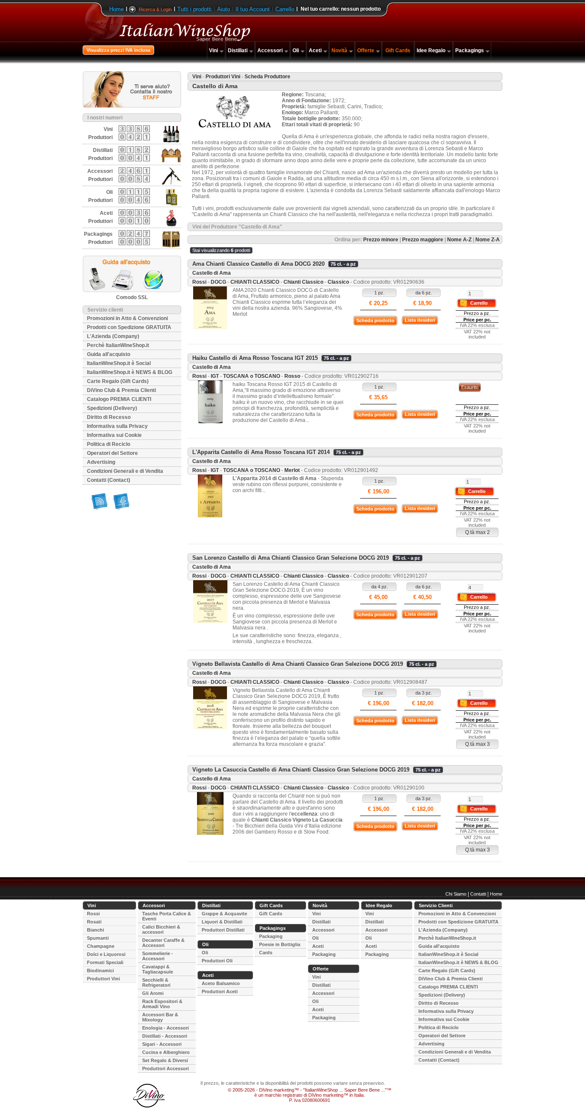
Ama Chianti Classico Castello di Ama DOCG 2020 (258, 264)
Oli (295, 50)
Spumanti (98, 938)
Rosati (94, 921)
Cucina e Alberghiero (166, 1052)
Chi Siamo (455, 893)
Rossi (199, 282)
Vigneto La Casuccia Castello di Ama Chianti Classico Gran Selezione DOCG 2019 (300, 769)
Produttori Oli (217, 960)
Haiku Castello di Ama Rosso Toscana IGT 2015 (255, 358)
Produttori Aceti (220, 991)
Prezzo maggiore (422, 240)
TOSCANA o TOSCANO (251, 376)
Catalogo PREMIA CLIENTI (119, 399)
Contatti (478, 893)
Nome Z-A (487, 240)
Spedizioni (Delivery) (112, 408)
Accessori (270, 50)
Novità (339, 50)
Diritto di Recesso (109, 417)
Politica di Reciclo (108, 444)
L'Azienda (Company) (113, 336)
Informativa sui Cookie (114, 435)
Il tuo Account (253, 9)
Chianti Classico (303, 282)
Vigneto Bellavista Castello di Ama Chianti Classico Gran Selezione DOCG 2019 (297, 664)
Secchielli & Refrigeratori (156, 982)
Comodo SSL (132, 297)
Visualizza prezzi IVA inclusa (118, 50)
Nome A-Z (459, 240)
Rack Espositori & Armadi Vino (162, 1004)
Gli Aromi (153, 993)
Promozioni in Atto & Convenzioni (127, 318)
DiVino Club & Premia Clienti (121, 390)
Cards (265, 952)
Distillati (238, 50)
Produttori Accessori (165, 1068)
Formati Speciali (105, 962)
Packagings (469, 50)
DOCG (218, 282)
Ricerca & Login (155, 9)
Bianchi (95, 929)
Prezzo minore (380, 240)
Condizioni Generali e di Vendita (125, 471)
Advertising (101, 462)
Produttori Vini (223, 77)
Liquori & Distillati (222, 921)
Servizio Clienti (436, 905)
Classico (338, 282)
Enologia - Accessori (165, 1027)
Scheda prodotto (375, 320)
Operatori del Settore (112, 453)
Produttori (100, 137)
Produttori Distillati (223, 929)
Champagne (100, 946)
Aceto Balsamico (221, 983)
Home (116, 9)
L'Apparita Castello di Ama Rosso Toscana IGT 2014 (261, 452)
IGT (215, 376)
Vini (213, 50)
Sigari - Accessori (162, 1044)
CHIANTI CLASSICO (254, 282)
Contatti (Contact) (108, 480)
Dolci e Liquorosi (106, 954)
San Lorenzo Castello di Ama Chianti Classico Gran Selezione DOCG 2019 (290, 558)
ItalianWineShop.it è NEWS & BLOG (129, 372)
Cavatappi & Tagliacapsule (157, 969)
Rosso (292, 376)
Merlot (292, 470)
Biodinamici (100, 970)
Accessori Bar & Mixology (160, 1017)
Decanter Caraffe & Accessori (163, 943)
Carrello (284, 9)
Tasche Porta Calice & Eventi (166, 916)
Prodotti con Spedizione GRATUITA (129, 327)
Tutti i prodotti (194, 9)
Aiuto (223, 9)
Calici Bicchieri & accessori (161, 929)
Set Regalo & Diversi (165, 1060)
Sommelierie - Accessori (157, 956)
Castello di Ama (211, 273)
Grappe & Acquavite (224, 913)
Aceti (315, 50)
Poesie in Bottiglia (279, 944)
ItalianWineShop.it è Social (119, 363)
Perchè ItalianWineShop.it (118, 345)
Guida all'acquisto (108, 354)
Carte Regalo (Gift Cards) (118, 381)
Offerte (365, 50)
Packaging (271, 936)
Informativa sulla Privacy (117, 426)
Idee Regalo (431, 50)
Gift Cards (397, 50)
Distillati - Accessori (164, 1036)
